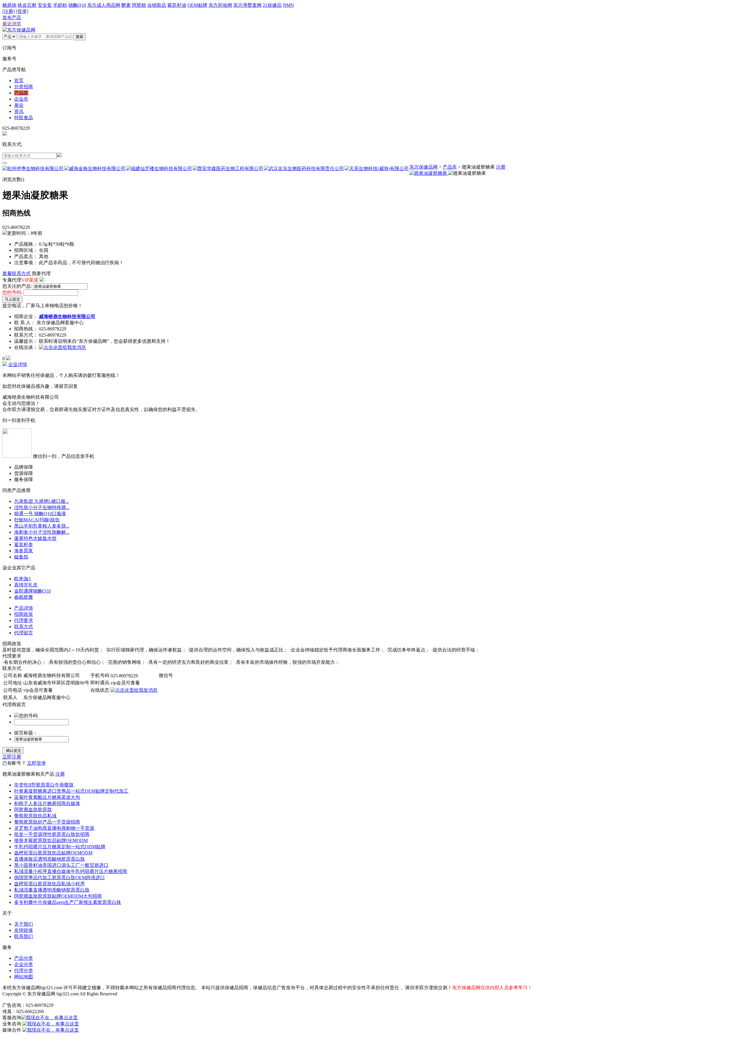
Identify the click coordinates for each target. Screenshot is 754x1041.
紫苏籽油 (176, 5)
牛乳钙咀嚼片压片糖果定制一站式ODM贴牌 (59, 846)
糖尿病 (9, 5)
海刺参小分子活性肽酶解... (42, 532)
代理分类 (23, 970)
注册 (500, 166)
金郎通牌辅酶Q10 (32, 590)
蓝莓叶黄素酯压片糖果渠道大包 (47, 797)
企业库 (21, 99)
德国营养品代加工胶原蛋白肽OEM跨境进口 (59, 877)
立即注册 (11, 756)
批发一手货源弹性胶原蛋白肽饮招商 (52, 834)
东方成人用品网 (103, 5)
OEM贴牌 (197, 5)
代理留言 (23, 632)
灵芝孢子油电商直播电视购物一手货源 (54, 828)
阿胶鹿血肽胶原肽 (33, 809)
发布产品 (11, 17)
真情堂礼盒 (26, 584)
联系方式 (23, 626)
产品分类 (23, 958)
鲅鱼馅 (21, 556)
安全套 (45, 5)
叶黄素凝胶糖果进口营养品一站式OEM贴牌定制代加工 (71, 791)
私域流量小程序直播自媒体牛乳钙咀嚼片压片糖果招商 (70, 871)
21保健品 (272, 5)
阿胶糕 (139, 5)
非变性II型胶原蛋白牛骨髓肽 (44, 784)
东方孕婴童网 (247, 5)
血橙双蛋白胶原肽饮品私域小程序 (49, 883)
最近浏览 (11, 23)
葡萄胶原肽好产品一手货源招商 (47, 821)
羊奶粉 (60, 5)
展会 (19, 105)
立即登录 (36, 763)
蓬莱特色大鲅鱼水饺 (35, 538)
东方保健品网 (423, 166)
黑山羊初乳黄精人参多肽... (42, 525)
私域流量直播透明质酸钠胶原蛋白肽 (52, 889)
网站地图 (23, 976)
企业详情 (17, 364)
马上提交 (12, 299)
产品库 (21, 92)
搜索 (79, 36)
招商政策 (23, 614)
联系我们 (23, 936)
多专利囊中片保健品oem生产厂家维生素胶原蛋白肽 (67, 902)
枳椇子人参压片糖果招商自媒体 (47, 803)
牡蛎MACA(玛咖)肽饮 (37, 519)
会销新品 (156, 5)
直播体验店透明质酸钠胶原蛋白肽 (49, 859)
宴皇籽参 (23, 544)
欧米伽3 (22, 578)
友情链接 (23, 930)
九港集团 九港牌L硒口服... (41, 501)
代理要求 (23, 620)
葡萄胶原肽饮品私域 (35, 815)
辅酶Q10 (77, 5)
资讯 (19, 111)
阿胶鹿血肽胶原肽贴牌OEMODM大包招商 (58, 896)
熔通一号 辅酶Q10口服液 (40, 513)
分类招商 (23, 86)
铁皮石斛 (27, 5)
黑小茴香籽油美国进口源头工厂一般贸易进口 (61, 865)
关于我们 (23, 924)
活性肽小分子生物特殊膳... (42, 507)
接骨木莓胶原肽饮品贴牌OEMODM (51, 840)
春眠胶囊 (23, 597)
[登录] (22, 11)
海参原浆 (23, 550)
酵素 (126, 5)
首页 (19, 80)
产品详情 (23, 608)
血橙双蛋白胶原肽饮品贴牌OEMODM (53, 852)
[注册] (8, 11)
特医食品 (23, 117)
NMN (288, 5)
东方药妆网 (220, 5)
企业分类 (23, 964)
